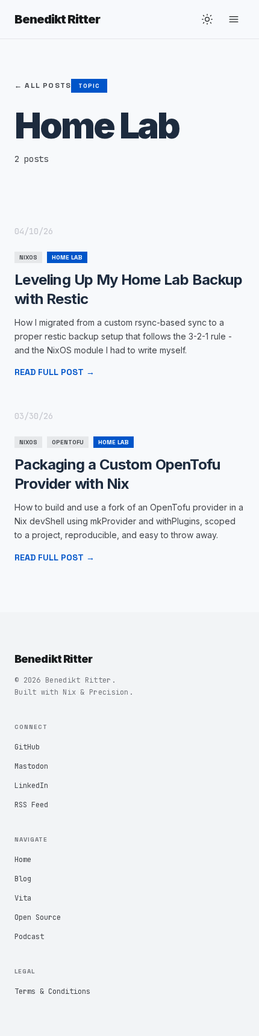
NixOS (28, 257)
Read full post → (54, 372)
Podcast (29, 936)
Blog (22, 879)
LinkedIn (31, 785)
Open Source (37, 917)
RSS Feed (31, 805)
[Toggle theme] (207, 19)
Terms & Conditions (52, 991)
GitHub (27, 747)
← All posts (42, 85)
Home (22, 859)
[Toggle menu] (234, 19)
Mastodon (31, 766)
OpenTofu (68, 442)
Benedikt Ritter (57, 19)
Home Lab (67, 257)
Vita (22, 898)
